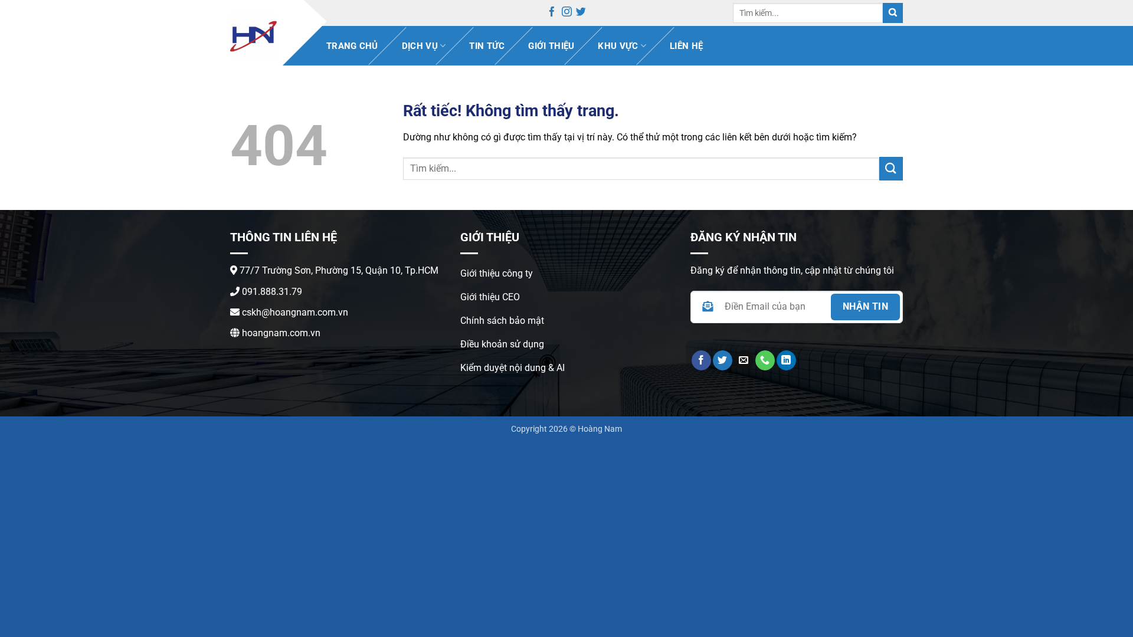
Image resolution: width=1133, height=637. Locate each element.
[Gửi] (893, 13)
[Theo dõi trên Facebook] (552, 13)
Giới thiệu (551, 46)
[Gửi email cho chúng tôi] (744, 360)
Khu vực (618, 46)
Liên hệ (686, 46)
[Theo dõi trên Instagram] (567, 13)
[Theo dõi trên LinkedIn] (786, 360)
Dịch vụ (420, 46)
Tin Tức (487, 46)
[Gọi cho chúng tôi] (765, 360)
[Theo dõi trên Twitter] (581, 13)
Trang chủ (352, 46)
